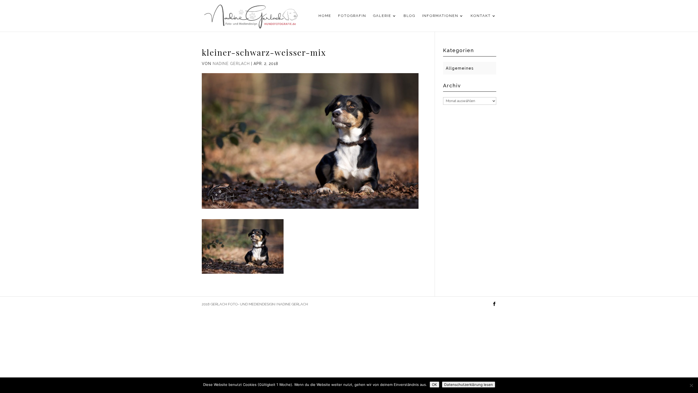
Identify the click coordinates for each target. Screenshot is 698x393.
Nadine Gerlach (231, 63)
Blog (409, 16)
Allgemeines (460, 68)
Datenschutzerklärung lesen (468, 384)
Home (324, 16)
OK (434, 384)
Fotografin (352, 16)
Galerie (382, 16)
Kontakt (481, 16)
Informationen (440, 16)
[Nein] (691, 385)
